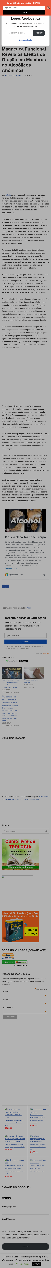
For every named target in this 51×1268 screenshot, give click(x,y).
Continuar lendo (25, 40)
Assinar (39, 33)
